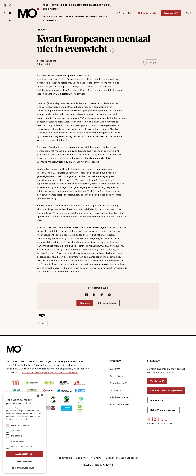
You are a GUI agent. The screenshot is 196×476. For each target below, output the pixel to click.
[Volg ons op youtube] (10, 20)
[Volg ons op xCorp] (4, 13)
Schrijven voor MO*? (120, 397)
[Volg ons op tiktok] (4, 20)
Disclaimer (82, 457)
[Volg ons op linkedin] (10, 13)
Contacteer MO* (118, 383)
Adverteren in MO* (119, 404)
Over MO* (114, 368)
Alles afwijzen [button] (24, 461)
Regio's (58, 16)
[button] (24, 468)
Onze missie (116, 376)
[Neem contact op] (118, 13)
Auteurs (80, 16)
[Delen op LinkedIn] (101, 294)
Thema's (68, 16)
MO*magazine (50, 20)
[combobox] (38, 395)
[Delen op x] (94, 294)
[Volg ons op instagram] (10, 5)
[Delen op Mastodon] (109, 294)
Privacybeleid (65, 457)
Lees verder (23, 419)
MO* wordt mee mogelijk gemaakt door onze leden (50, 372)
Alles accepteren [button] (24, 454)
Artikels (48, 16)
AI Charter (96, 457)
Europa (42, 323)
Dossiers (91, 16)
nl (187, 13)
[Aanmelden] (129, 13)
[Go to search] (124, 13)
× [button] (42, 395)
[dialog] (24, 432)
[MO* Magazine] (28, 12)
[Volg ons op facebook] (4, 5)
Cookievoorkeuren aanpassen (122, 457)
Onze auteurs (117, 390)
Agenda (102, 16)
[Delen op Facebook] (86, 294)
